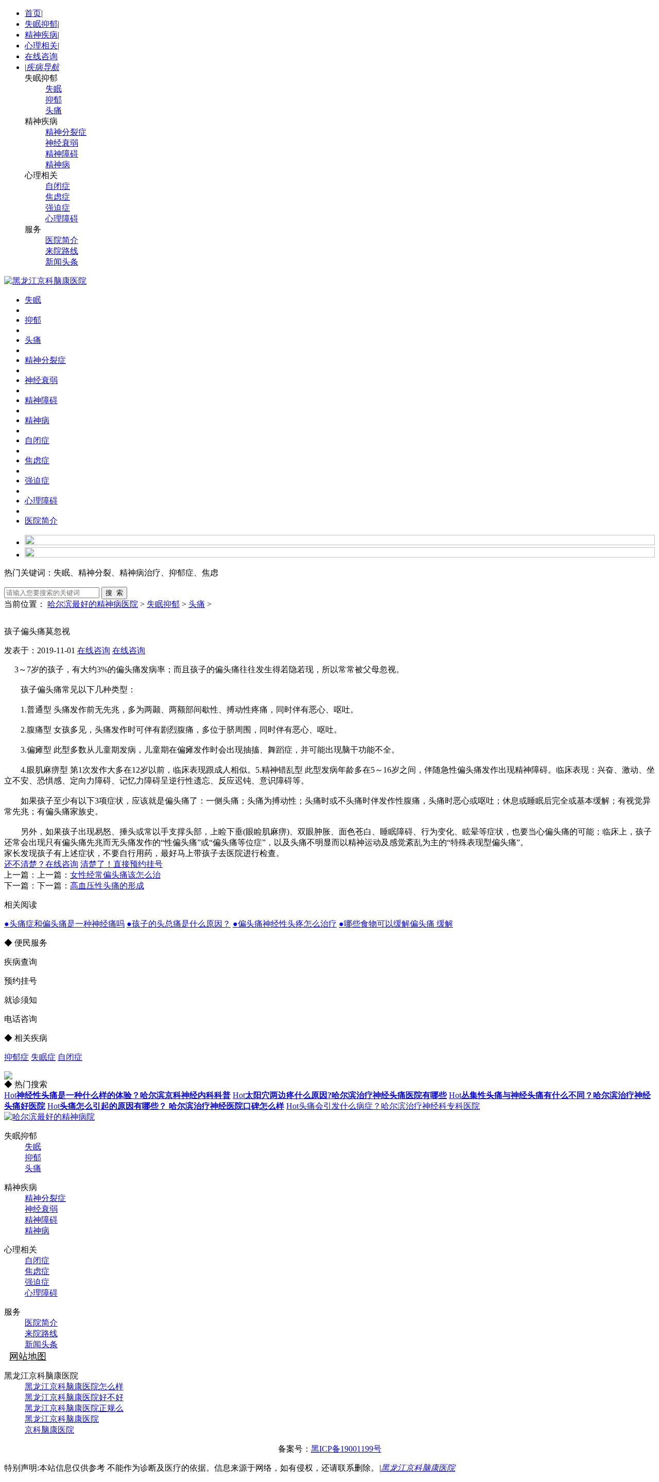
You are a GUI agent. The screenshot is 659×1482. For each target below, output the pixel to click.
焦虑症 (57, 197)
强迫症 (57, 207)
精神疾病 (41, 34)
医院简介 (61, 240)
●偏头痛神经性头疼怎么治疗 (285, 923)
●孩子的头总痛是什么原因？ (179, 923)
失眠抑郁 (41, 24)
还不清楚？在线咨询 (41, 864)
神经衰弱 (61, 142)
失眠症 (43, 1057)
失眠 (53, 88)
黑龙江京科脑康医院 (62, 1419)
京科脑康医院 (49, 1429)
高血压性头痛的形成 (107, 885)
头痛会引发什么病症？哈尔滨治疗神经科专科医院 (383, 1106)
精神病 (57, 164)
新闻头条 (61, 261)
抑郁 (53, 99)
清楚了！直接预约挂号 (121, 864)
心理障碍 (61, 218)
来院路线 (61, 251)
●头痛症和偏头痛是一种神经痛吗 (64, 923)
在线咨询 (41, 56)
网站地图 (27, 1356)
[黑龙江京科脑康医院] (45, 280)
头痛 (53, 110)
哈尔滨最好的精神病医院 (92, 604)
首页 (33, 13)
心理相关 (41, 45)
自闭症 (57, 186)
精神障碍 (61, 153)
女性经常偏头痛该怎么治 (115, 874)
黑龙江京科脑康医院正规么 (74, 1408)
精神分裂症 (65, 132)
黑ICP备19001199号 (346, 1448)
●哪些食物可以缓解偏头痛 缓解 (396, 923)
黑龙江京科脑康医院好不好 (74, 1397)
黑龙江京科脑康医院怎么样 (74, 1386)
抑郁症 (16, 1057)
